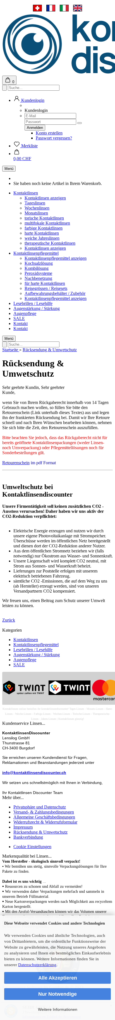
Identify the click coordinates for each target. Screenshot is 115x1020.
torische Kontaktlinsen (44, 218)
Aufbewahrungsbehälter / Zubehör (55, 293)
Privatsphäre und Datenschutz (39, 807)
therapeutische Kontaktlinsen (50, 243)
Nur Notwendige (57, 994)
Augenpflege (24, 313)
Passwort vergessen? (54, 138)
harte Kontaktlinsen (42, 233)
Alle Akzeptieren (57, 978)
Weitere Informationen (57, 1009)
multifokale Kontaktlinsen (47, 223)
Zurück (8, 620)
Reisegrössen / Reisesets (46, 288)
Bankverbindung (28, 837)
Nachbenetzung (38, 278)
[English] (77, 8)
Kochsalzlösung (39, 263)
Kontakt (20, 323)
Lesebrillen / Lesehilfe (32, 303)
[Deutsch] (37, 8)
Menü (8, 169)
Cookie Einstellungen (32, 846)
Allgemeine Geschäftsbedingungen (44, 817)
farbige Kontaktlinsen (44, 228)
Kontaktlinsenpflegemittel (36, 253)
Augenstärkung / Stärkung (36, 308)
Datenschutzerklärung (37, 965)
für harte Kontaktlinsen (45, 283)
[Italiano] (64, 8)
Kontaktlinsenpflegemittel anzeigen (56, 258)
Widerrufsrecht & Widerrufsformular (45, 822)
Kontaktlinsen (25, 193)
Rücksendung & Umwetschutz (40, 832)
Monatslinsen (36, 213)
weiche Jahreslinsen (42, 238)
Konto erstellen (49, 133)
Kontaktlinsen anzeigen (45, 198)
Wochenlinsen (37, 208)
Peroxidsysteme (38, 273)
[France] (50, 8)
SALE (19, 318)
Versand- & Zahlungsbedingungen (43, 812)
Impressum (23, 827)
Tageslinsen (35, 203)
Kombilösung (37, 268)
